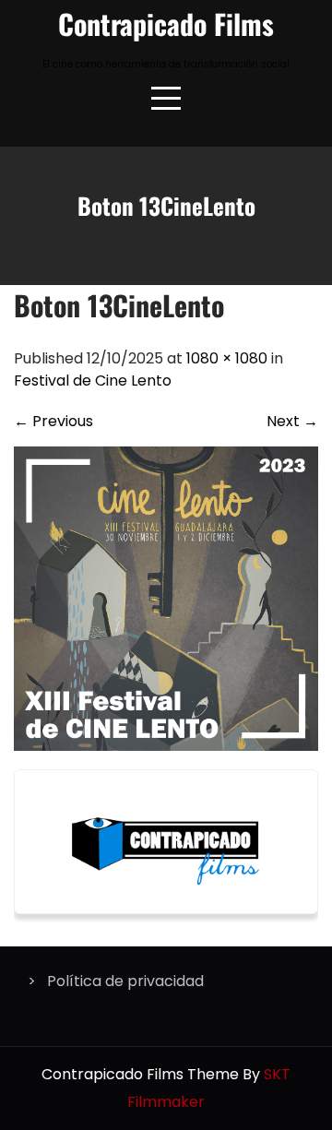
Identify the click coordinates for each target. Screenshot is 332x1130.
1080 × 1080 (226, 358)
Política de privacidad (125, 981)
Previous (53, 421)
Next (292, 421)
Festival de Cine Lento (93, 380)
